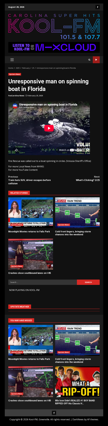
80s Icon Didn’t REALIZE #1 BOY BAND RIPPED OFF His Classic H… (77, 381)
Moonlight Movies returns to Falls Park (30, 212)
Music (60, 394)
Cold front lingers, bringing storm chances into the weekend (77, 212)
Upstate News (14, 74)
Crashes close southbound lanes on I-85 (30, 254)
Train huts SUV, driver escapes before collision (29, 180)
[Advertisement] (54, 47)
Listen (96, 59)
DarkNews (78, 419)
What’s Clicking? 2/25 (88, 178)
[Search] (89, 59)
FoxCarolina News (16, 95)
